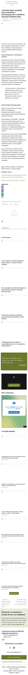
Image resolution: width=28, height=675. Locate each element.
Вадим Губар (5, 204)
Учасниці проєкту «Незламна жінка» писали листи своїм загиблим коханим (13, 457)
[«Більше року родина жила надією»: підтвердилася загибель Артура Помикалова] (14, 550)
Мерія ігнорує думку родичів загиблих (13, 180)
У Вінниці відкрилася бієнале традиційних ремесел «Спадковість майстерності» (13, 344)
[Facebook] (14, 186)
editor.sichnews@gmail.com (10, 635)
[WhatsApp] (14, 195)
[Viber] (14, 190)
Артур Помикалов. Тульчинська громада (11, 201)
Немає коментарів (6, 20)
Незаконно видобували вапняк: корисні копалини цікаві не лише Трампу (12, 316)
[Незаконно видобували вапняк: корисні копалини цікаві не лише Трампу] (14, 576)
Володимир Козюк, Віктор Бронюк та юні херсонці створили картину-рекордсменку (13, 289)
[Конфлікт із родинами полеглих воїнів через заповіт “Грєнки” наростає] (14, 472)
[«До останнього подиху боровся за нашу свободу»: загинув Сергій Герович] (14, 500)
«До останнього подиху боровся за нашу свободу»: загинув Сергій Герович (12, 262)
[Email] (14, 197)
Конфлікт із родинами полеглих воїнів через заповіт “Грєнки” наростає (13, 484)
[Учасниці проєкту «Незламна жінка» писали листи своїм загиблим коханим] (14, 445)
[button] (24, 3)
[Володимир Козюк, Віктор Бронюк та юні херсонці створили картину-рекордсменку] (14, 525)
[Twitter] (14, 188)
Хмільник (16, 204)
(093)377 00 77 (7, 637)
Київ (11, 204)
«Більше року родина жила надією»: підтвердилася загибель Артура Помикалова (13, 562)
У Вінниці (20, 19)
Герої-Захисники (14, 19)
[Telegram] (14, 192)
